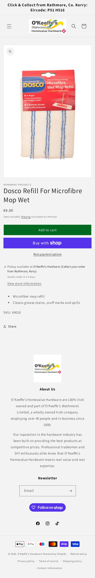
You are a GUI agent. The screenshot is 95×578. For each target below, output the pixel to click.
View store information (24, 283)
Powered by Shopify (54, 553)
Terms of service (48, 561)
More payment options (47, 254)
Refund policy (79, 553)
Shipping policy (72, 561)
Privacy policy (26, 561)
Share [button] (12, 326)
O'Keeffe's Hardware (30, 553)
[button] (9, 26)
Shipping (26, 216)
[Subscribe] (70, 490)
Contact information (49, 568)
